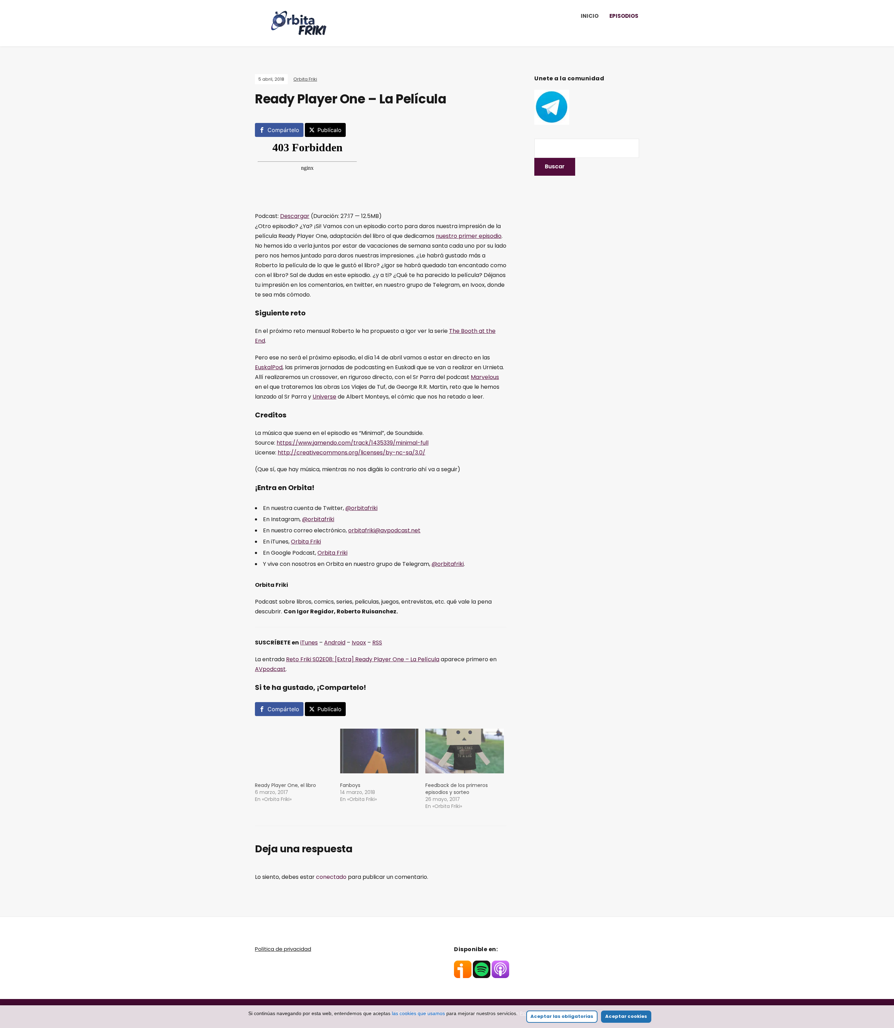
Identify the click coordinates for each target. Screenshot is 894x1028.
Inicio (590, 16)
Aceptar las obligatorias (561, 1016)
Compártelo (283, 129)
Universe (324, 397)
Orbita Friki (305, 79)
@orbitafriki (361, 508)
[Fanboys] (379, 751)
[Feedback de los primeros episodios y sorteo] (464, 751)
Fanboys (350, 785)
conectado (331, 877)
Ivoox (359, 643)
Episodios (623, 16)
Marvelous (485, 377)
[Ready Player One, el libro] (294, 751)
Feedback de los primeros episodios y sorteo (456, 789)
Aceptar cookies (626, 1016)
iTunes (309, 643)
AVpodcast (270, 669)
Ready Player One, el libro (285, 785)
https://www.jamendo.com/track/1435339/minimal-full (352, 443)
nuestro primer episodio (468, 236)
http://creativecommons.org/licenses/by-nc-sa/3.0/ (351, 453)
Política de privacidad (283, 949)
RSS (377, 643)
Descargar (294, 216)
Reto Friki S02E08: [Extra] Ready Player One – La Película (362, 659)
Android (334, 643)
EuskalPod (269, 367)
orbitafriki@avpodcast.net (384, 530)
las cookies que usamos (418, 1013)
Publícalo (329, 129)
